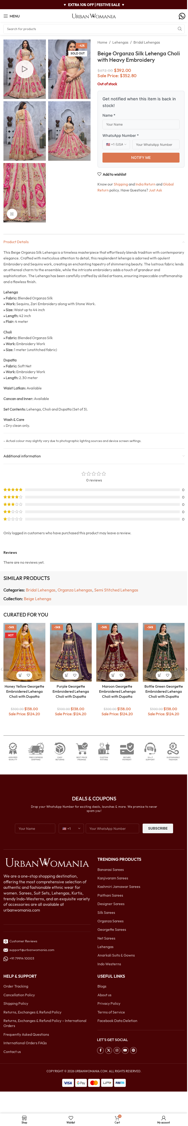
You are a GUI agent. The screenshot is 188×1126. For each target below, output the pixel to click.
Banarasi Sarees (110, 869)
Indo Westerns (109, 964)
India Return (145, 184)
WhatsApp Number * (120, 135)
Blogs (101, 986)
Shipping (121, 184)
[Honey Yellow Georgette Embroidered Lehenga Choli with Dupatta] (24, 652)
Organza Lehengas (75, 590)
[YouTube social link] (125, 1050)
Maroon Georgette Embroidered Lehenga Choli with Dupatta (117, 691)
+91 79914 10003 (21, 958)
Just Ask (155, 190)
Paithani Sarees (110, 895)
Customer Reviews (22, 941)
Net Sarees (106, 938)
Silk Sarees (106, 912)
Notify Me (141, 157)
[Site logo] (94, 15)
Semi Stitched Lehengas (116, 590)
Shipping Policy (15, 1003)
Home (102, 42)
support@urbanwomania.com (31, 950)
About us (104, 995)
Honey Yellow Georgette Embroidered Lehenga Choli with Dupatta (24, 691)
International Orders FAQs (25, 1043)
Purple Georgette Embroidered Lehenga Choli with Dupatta (71, 691)
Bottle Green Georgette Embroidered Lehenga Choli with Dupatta (163, 691)
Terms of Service (111, 1012)
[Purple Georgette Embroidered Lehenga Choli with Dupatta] (71, 652)
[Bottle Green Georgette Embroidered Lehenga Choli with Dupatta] (164, 652)
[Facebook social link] (100, 1050)
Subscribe (158, 828)
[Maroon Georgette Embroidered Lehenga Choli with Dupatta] (117, 652)
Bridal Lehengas (146, 42)
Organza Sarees (110, 921)
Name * (108, 115)
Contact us (12, 1051)
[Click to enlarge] (12, 214)
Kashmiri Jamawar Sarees (118, 886)
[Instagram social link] (116, 1050)
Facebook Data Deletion (117, 1020)
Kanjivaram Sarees (112, 878)
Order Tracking (15, 986)
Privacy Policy (108, 1003)
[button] (20, 675)
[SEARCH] (180, 29)
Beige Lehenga (37, 598)
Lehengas (120, 42)
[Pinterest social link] (133, 1050)
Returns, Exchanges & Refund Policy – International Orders (44, 1023)
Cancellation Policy (19, 995)
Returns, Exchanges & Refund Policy (32, 1012)
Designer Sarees (110, 903)
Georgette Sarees (111, 929)
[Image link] (47, 862)
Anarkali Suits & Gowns (116, 955)
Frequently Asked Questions (26, 1034)
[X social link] (108, 1050)
